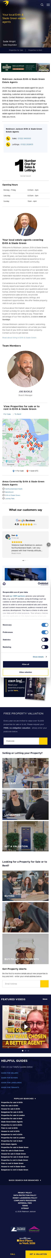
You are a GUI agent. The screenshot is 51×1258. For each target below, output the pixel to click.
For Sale (7, 414)
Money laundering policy (25, 1198)
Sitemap (25, 1208)
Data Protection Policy (25, 1195)
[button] (2, 544)
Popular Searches (24, 1099)
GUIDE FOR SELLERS (9, 1073)
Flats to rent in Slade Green (12, 1163)
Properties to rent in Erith (11, 1125)
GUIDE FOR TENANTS (10, 1087)
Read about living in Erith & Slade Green (19, 338)
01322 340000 (24, 138)
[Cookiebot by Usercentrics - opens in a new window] (38, 583)
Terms (25, 1206)
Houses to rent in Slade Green (13, 1167)
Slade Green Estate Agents (12, 1122)
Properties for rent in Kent (11, 1141)
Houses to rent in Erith (10, 1131)
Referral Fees (25, 1203)
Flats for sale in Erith (9, 1106)
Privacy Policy (25, 1193)
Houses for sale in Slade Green (13, 1154)
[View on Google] (7, 536)
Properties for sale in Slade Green (14, 1147)
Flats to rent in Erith (9, 1128)
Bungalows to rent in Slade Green (14, 1170)
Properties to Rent (35, 50)
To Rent (17, 414)
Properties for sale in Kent (11, 1118)
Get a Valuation (38, 1254)
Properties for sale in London (13, 1115)
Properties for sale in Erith (12, 1102)
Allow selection (25, 672)
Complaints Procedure (25, 1200)
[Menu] (48, 5)
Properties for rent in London (13, 1138)
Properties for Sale (16, 50)
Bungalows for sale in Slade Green (15, 1157)
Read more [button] (16, 553)
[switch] (45, 632)
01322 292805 (27, 144)
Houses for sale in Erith (10, 1109)
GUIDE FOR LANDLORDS (11, 1083)
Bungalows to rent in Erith (11, 1134)
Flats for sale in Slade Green (12, 1151)
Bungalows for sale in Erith (12, 1112)
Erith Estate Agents (9, 1144)
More (45, 999)
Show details (38, 657)
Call (12, 1254)
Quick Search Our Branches (24, 1180)
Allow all (25, 664)
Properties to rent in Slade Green (14, 1160)
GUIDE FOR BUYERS (9, 1078)
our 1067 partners (17, 596)
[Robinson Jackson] (8, 3)
